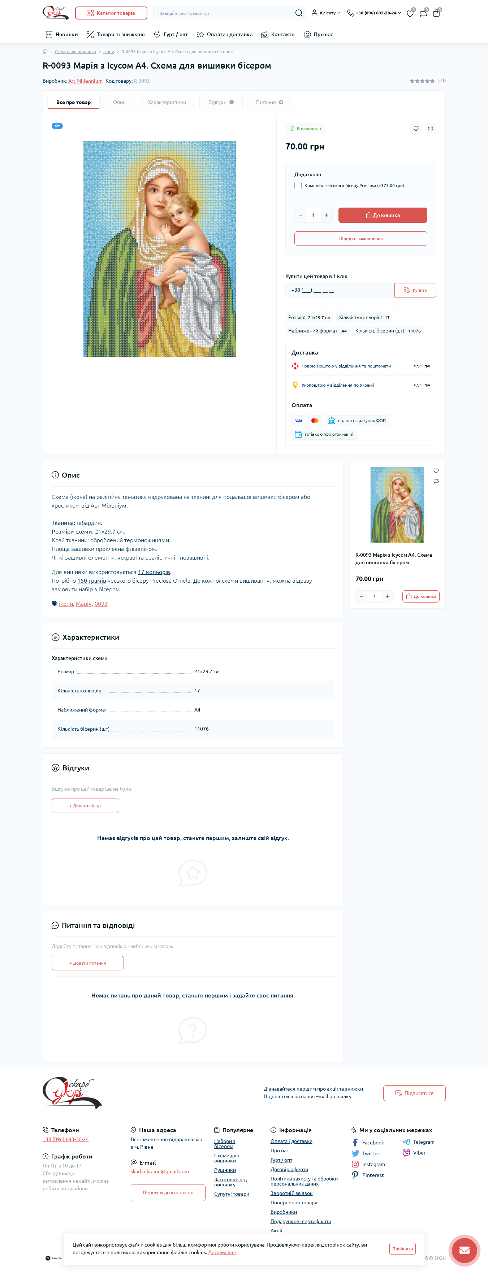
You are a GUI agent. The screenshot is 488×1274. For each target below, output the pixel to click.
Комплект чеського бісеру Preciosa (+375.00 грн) (354, 185)
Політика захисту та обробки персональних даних (304, 1181)
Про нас (323, 34)
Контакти (283, 34)
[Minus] (300, 215)
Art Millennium (85, 81)
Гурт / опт (176, 34)
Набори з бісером (225, 1143)
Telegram (424, 1142)
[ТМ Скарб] (141, 1093)
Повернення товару (294, 1202)
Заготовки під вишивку (230, 1182)
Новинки (67, 34)
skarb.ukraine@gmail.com (160, 1171)
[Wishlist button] (416, 128)
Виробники (284, 1212)
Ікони (108, 51)
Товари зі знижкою (121, 34)
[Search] (299, 13)
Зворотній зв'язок (292, 1193)
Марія (84, 603)
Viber (419, 1153)
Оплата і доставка (229, 34)
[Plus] (326, 215)
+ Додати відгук (85, 805)
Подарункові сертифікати (301, 1221)
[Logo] (56, 13)
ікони (66, 603)
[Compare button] (430, 128)
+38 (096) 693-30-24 (66, 1139)
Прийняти (402, 1248)
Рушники (225, 1170)
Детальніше (222, 1252)
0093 (101, 603)
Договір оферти (289, 1169)
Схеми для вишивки (75, 51)
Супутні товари (231, 1194)
